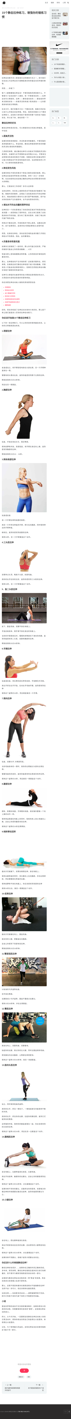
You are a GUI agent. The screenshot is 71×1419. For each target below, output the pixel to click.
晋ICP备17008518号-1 (24, 1411)
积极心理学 (59, 118)
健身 (29, 1377)
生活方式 (54, 118)
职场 (58, 2)
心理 (64, 2)
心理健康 (54, 123)
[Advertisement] (24, 32)
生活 (46, 2)
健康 (52, 2)
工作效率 (59, 123)
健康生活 (21, 1377)
